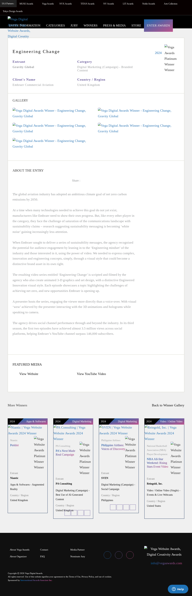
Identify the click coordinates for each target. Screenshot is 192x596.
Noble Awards (149, 3)
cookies (108, 577)
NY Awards (109, 3)
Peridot (14, 445)
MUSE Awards (27, 3)
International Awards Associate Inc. (36, 580)
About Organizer (18, 556)
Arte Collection (171, 3)
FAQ (42, 556)
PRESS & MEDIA (114, 25)
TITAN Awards (88, 3)
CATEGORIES (55, 25)
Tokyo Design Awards (13, 11)
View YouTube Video (91, 374)
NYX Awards (65, 3)
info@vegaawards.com (166, 563)
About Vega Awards (19, 549)
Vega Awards (48, 3)
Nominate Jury (77, 556)
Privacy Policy (88, 577)
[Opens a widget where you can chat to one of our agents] (178, 589)
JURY (74, 25)
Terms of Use (74, 577)
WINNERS (91, 25)
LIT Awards (128, 3)
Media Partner (77, 549)
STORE (136, 25)
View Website (28, 374)
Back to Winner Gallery (167, 405)
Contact (44, 549)
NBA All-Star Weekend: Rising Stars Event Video (157, 462)
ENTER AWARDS (158, 25)
